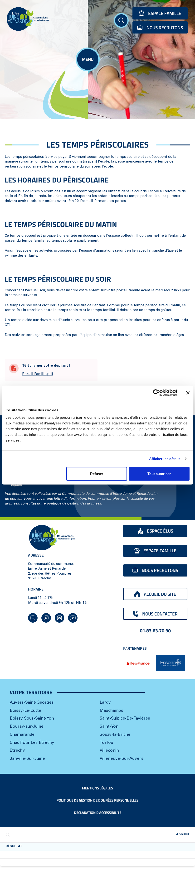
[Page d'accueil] (44, 19)
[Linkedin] (59, 618)
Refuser (96, 474)
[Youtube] (73, 618)
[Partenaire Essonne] (170, 663)
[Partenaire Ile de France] (137, 663)
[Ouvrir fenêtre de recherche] (121, 20)
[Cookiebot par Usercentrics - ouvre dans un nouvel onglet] (156, 392)
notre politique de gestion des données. (69, 503)
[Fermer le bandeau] (188, 392)
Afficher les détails (164, 459)
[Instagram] (46, 618)
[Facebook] (33, 618)
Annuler (182, 834)
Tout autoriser (159, 474)
